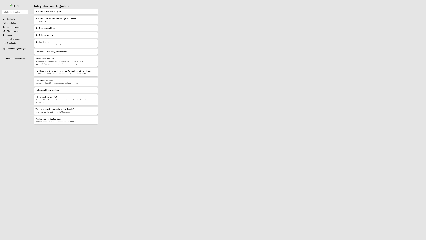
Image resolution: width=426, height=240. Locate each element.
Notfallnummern (13, 39)
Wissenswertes (13, 31)
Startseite (11, 19)
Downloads (11, 43)
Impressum (20, 58)
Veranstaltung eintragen (16, 48)
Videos (9, 35)
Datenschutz (9, 58)
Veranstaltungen (13, 27)
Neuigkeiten (11, 23)
